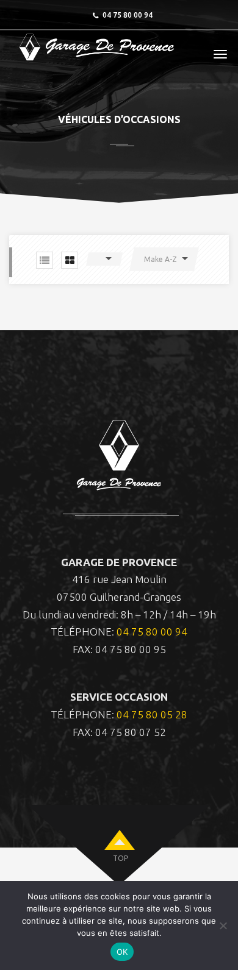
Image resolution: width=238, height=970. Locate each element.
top (120, 858)
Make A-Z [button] (160, 259)
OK (122, 952)
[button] (104, 259)
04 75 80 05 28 (152, 714)
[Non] (223, 925)
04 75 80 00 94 (152, 631)
